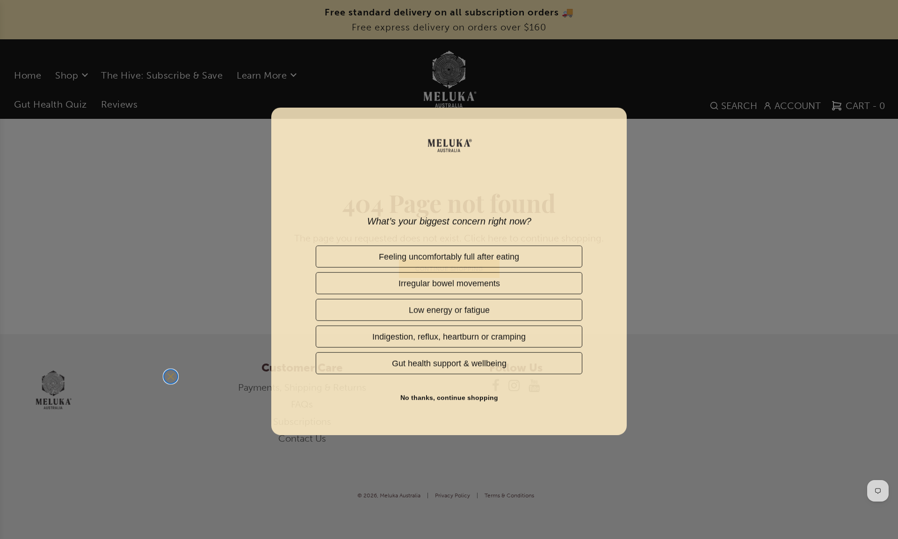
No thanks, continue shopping (449, 396)
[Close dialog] (171, 375)
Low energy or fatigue (449, 308)
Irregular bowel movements (449, 281)
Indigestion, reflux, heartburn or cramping (449, 335)
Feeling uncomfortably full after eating (449, 255)
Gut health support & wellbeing (449, 361)
